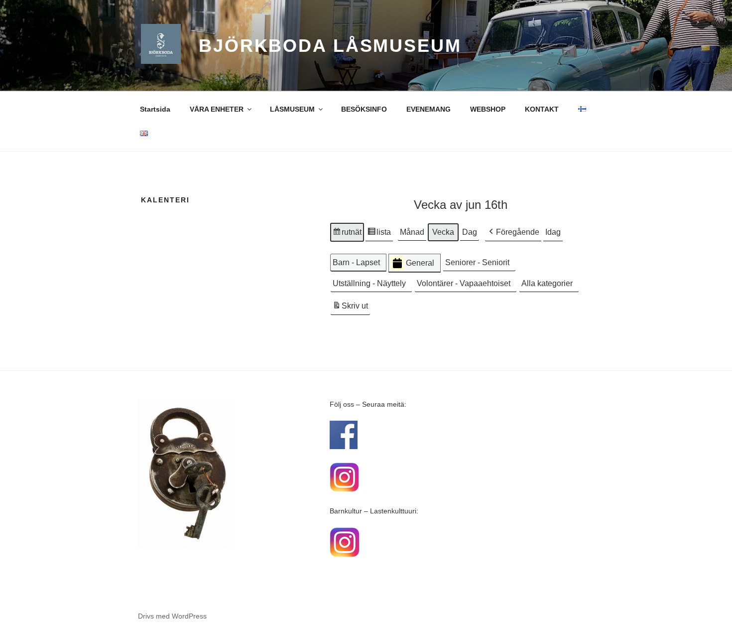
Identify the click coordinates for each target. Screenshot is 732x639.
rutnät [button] (347, 235)
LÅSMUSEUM (292, 109)
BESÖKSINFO (364, 109)
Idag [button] (553, 232)
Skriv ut (350, 309)
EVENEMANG (428, 109)
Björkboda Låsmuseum (330, 45)
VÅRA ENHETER (217, 109)
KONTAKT (542, 109)
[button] (513, 232)
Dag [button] (469, 232)
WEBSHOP (487, 109)
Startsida (155, 109)
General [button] (420, 263)
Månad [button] (412, 232)
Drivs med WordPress (172, 616)
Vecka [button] (443, 232)
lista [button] (379, 235)
